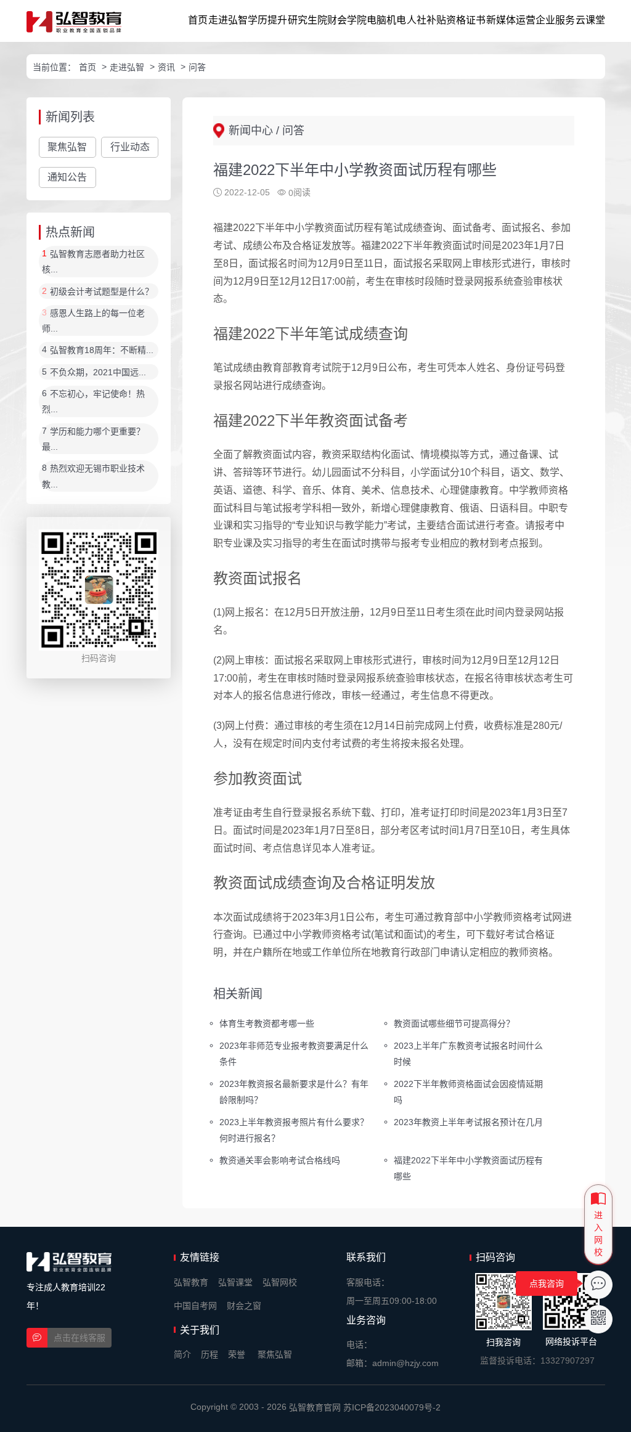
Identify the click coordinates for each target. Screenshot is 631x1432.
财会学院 (347, 20)
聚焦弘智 (67, 147)
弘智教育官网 (315, 1407)
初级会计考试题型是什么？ (101, 291)
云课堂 (590, 20)
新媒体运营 (510, 20)
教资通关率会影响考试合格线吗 (279, 1160)
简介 (182, 1354)
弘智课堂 (235, 1282)
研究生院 (307, 20)
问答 (197, 67)
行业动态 (130, 147)
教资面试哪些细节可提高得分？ (454, 1023)
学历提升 (267, 20)
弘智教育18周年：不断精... (101, 351)
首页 (198, 20)
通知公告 (67, 177)
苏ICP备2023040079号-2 (392, 1407)
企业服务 (555, 20)
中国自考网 (195, 1306)
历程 (209, 1354)
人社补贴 (426, 20)
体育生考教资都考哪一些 (266, 1023)
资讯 (166, 67)
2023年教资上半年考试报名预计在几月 (468, 1122)
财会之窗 (244, 1306)
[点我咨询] (598, 1285)
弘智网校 (280, 1282)
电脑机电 (386, 20)
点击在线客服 (79, 1338)
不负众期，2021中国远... (98, 372)
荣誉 (236, 1354)
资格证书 (466, 20)
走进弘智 (228, 20)
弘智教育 (191, 1282)
